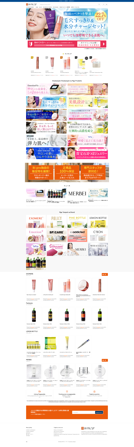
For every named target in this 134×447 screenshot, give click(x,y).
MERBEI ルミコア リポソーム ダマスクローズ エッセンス (100, 381)
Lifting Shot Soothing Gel (48, 294)
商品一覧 (104, 274)
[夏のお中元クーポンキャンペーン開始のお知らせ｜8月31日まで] (98, 192)
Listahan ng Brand (30, 7)
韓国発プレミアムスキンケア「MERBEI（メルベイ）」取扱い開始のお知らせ (77, 202)
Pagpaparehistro (99, 412)
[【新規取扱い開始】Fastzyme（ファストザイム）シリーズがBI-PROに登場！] (57, 193)
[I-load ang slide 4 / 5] (68, 39)
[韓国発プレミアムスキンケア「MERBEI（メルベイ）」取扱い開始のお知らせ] (77, 193)
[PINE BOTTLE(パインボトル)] (77, 221)
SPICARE (28, 435)
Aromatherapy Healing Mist (65, 294)
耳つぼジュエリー (29, 434)
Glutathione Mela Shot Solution (99, 294)
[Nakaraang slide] (28, 24)
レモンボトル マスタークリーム (66, 352)
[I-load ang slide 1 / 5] (65, 39)
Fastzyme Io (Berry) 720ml (65, 324)
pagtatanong (55, 7)
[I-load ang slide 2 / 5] (66, 39)
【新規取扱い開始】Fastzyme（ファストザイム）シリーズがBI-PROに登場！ (56, 202)
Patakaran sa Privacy (58, 432)
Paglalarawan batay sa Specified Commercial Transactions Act (66, 434)
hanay (37, 7)
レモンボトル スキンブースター (49, 352)
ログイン (38, 75)
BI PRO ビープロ (64, 441)
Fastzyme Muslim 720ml (97, 324)
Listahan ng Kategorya (30, 429)
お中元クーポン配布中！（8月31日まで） (67, 1)
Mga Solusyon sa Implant (31, 294)
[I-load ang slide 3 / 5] (67, 39)
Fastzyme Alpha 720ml (31, 324)
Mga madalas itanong (47, 7)
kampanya (28, 432)
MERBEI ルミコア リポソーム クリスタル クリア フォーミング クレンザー (34, 381)
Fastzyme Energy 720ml (80, 324)
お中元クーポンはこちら (75, 7)
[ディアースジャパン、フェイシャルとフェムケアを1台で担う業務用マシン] (36, 193)
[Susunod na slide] (105, 24)
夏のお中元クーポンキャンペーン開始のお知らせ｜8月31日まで (98, 201)
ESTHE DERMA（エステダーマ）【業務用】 (83, 353)
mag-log (32, 298)
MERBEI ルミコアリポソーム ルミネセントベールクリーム (83, 381)
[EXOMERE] (36, 221)
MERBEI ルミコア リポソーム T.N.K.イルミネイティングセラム (50, 381)
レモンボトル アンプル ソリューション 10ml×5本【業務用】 (34, 353)
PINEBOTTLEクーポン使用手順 (64, 7)
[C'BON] (98, 235)
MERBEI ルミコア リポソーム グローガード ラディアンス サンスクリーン (67, 381)
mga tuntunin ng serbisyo (59, 431)
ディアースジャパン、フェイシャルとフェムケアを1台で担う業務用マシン (36, 201)
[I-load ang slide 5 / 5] (69, 39)
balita (40, 7)
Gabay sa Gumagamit (58, 429)
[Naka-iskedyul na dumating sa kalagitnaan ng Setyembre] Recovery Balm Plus (83, 295)
